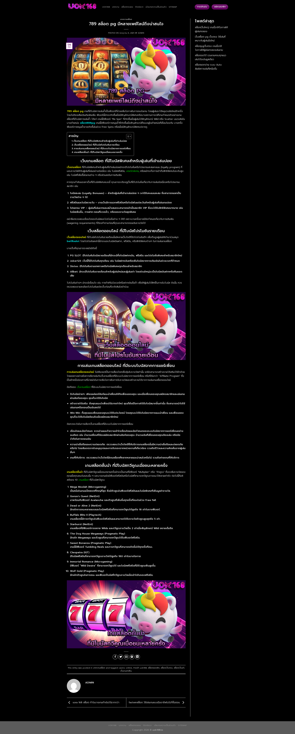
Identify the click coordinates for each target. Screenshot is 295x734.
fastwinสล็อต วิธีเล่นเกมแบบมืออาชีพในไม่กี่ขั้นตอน (155, 702)
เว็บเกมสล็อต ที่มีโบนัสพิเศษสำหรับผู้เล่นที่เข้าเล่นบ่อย (100, 141)
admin (141, 33)
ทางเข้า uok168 (140, 667)
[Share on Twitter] (120, 656)
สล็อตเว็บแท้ (179, 667)
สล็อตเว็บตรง (167, 667)
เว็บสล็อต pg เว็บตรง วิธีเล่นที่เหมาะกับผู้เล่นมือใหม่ (210, 39)
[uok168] (82, 7)
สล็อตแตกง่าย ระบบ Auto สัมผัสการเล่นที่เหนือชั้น (208, 67)
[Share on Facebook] (115, 656)
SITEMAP (173, 6)
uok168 (106, 6)
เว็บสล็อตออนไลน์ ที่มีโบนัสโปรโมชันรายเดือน (97, 144)
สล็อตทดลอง (127, 6)
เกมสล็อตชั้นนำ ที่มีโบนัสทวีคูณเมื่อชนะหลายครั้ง (98, 152)
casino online (125, 667)
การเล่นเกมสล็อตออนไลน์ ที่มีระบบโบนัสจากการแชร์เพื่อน (102, 148)
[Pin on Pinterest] (131, 656)
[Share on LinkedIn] (137, 656)
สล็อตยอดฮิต (153, 667)
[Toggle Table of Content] (127, 136)
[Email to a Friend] (126, 656)
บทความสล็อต (126, 19)
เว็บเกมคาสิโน (126, 670)
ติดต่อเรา (139, 6)
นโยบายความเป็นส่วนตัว (156, 6)
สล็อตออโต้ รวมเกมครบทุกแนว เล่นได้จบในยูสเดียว (210, 57)
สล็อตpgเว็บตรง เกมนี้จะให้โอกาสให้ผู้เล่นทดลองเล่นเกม (209, 48)
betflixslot (73, 241)
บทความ (115, 6)
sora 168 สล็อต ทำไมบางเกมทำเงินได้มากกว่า (95, 702)
